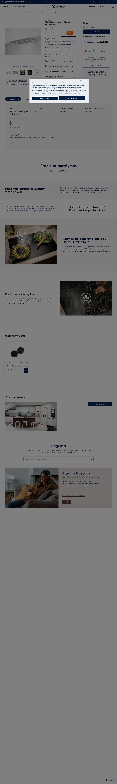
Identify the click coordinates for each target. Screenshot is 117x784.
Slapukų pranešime (57, 93)
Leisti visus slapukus (72, 98)
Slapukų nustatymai (45, 98)
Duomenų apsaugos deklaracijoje (71, 93)
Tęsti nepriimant (83, 80)
